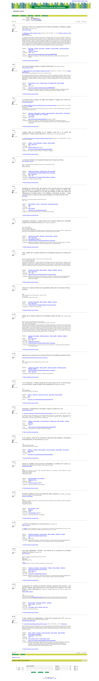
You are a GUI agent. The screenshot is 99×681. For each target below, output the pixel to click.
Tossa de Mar (31, 115)
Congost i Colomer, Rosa (27, 102)
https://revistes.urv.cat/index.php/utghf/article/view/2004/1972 (42, 427)
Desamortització (32, 83)
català (86, 1)
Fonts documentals (50, 113)
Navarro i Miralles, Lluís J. (34, 147)
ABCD (51, 678)
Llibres (30, 106)
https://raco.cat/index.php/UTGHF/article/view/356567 (40, 149)
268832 (24, 563)
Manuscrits (35, 394)
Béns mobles (54, 632)
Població (30, 143)
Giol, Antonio (24, 196)
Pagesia (33, 114)
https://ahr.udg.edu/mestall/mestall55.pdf (37, 119)
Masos (29, 632)
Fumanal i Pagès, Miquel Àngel (28, 620)
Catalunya (30, 51)
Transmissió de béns (64, 48)
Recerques (64, 623)
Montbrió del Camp (32, 479)
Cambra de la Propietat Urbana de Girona (37, 535)
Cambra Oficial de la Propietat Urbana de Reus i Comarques (41, 172)
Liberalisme (48, 48)
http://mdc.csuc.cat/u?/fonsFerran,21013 (37, 210)
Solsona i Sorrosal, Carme (27, 67)
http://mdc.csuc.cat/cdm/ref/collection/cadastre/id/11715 (40, 399)
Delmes (37, 114)
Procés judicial (44, 204)
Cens (41, 114)
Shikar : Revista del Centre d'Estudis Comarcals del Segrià (37, 70)
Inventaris (38, 632)
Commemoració (43, 534)
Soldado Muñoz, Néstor (27, 466)
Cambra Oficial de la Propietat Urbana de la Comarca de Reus (42, 274)
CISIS (48, 678)
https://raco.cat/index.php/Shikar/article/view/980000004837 (41, 87)
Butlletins (55, 270)
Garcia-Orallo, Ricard (26, 29)
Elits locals (30, 48)
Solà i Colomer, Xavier (33, 638)
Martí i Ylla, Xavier (26, 525)
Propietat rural (53, 421)
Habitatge (50, 270)
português (74, 1)
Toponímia (45, 114)
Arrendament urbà (52, 83)
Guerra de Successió (43, 394)
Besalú (29, 604)
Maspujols (30, 423)
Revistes (55, 236)
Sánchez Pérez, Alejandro (27, 591)
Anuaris (35, 368)
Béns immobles (55, 48)
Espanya (36, 51)
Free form (85, 660)
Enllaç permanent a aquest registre (31, 60)
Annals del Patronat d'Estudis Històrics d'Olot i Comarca (35, 623)
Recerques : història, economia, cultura (32, 33)
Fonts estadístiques (37, 143)
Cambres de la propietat (33, 171)
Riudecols (30, 510)
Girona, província (32, 570)
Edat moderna (37, 113)
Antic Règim (42, 48)
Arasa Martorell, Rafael (33, 239)
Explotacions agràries (41, 602)
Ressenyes (30, 113)
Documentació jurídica (53, 204)
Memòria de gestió (62, 367)
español (78, 1)
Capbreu (43, 113)
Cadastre (45, 143)
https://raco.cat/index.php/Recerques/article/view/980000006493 (42, 54)
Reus (29, 144)
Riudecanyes (30, 451)
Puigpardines (31, 635)
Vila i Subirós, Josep (33, 607)
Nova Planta (51, 394)
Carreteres (49, 602)
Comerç (38, 204)
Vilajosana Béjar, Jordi (33, 512)
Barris (37, 508)
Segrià (29, 84)
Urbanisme (42, 236)
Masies (34, 632)
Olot (29, 537)
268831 (25, 528)
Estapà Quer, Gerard (33, 341)
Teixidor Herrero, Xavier (44, 638)
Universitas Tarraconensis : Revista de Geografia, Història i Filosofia (38, 138)
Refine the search (37, 19)
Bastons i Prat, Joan (43, 607)
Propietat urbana (43, 83)
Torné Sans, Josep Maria (27, 496)
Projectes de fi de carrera (37, 597)
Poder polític (31, 49)
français (82, 1)
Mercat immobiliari (32, 478)
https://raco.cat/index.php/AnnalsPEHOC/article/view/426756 (42, 640)
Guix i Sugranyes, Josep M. (28, 161)
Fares (33, 604)
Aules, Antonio (31, 208)
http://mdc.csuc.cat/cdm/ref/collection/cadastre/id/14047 (40, 454)
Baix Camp (34, 144)
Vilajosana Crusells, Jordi (34, 482)
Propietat (36, 48)
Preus (38, 83)
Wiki (55, 678)
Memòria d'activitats (44, 336)
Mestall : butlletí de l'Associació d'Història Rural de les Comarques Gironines (40, 105)
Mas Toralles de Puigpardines (35, 634)
